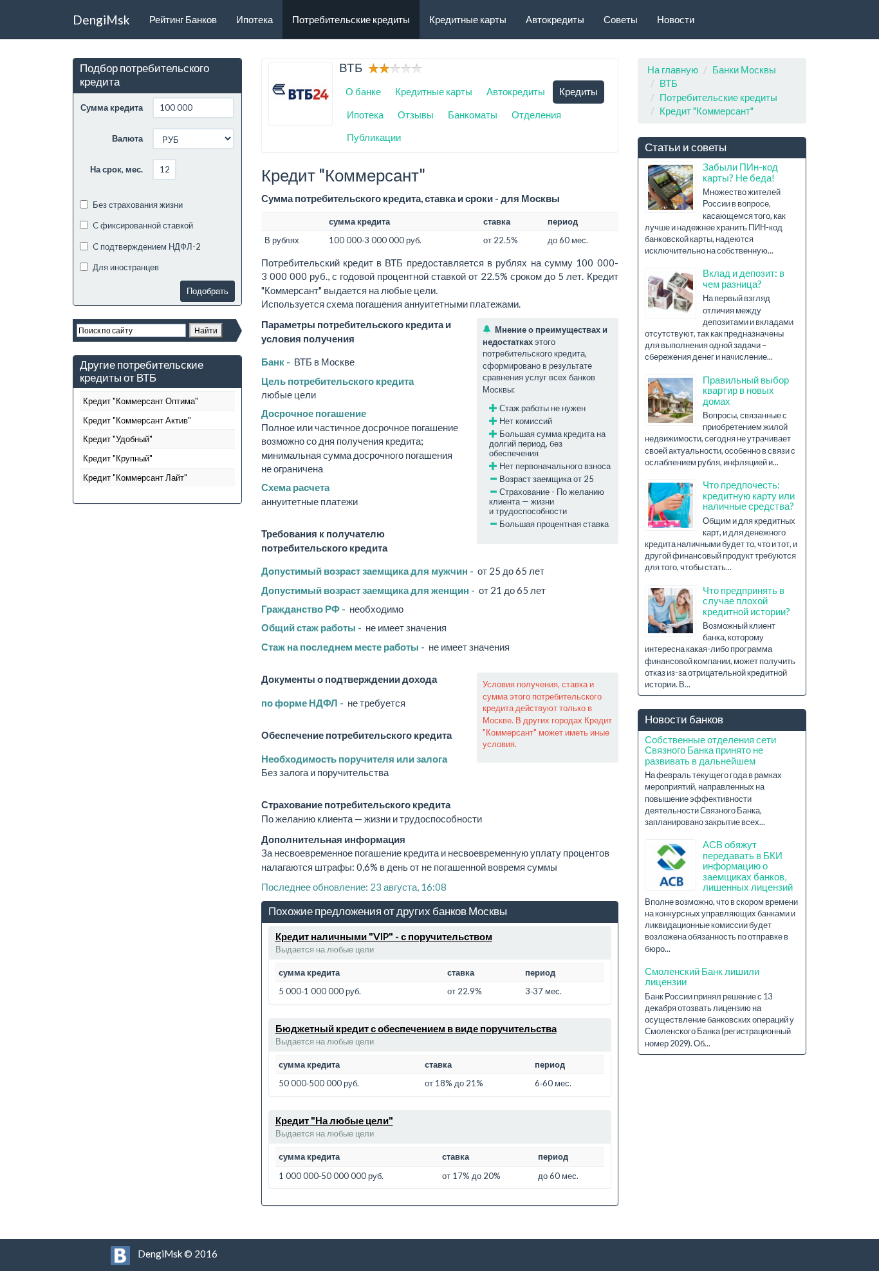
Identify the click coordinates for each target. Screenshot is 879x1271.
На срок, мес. (116, 169)
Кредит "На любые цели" (334, 1120)
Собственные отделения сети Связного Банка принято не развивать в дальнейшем (710, 750)
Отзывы (416, 114)
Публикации (374, 137)
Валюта (127, 138)
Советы (621, 19)
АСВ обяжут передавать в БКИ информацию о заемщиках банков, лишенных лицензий (748, 866)
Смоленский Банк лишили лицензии (702, 976)
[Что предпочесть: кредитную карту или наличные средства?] (670, 505)
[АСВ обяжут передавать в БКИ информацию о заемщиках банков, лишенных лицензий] (670, 865)
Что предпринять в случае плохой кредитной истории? (746, 600)
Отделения (536, 114)
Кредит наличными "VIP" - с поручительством (383, 936)
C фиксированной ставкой (143, 225)
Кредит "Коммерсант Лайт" (135, 477)
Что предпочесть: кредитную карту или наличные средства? (749, 495)
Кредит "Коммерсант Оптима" (140, 401)
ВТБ (669, 83)
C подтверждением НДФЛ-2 (147, 246)
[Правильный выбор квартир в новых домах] (670, 400)
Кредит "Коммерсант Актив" (137, 420)
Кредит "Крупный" (118, 458)
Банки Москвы (744, 69)
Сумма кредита (111, 107)
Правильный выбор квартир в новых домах (746, 390)
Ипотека (254, 19)
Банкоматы (472, 114)
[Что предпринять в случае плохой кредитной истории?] (670, 610)
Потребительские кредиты (351, 19)
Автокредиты (555, 19)
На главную (672, 69)
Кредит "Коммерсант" (707, 110)
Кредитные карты (467, 19)
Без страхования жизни (138, 204)
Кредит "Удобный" (118, 439)
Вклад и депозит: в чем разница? (743, 278)
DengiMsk (101, 19)
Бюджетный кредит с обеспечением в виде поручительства (416, 1028)
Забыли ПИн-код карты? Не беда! (740, 172)
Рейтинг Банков (183, 19)
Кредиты (578, 91)
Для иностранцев (126, 267)
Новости (675, 19)
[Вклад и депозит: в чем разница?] (670, 293)
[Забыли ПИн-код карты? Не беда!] (670, 187)
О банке (363, 91)
